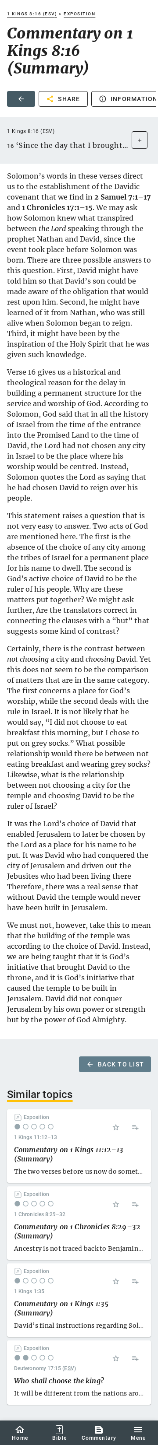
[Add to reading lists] (135, 1127)
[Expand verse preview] (139, 140)
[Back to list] (21, 99)
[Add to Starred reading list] (116, 1127)
